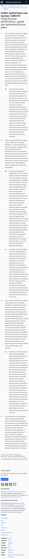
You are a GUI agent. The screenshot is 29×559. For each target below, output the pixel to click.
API (2, 525)
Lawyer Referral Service (14, 497)
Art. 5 (21, 6)
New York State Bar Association (12, 491)
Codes (10, 538)
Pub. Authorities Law (13, 6)
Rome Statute (12, 555)
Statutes (10, 543)
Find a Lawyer (5, 518)
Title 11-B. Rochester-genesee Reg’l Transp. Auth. (15, 7)
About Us (3, 523)
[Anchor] (8, 85)
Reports (3, 530)
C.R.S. (9, 540)
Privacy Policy (4, 535)
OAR (9, 550)
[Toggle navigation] (26, 2)
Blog (2, 520)
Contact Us (4, 527)
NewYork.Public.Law (13, 2)
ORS (12, 550)
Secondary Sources (6, 532)
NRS (9, 545)
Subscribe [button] (4, 479)
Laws (5, 6)
